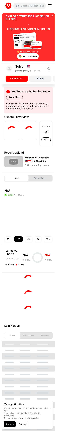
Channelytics (16, 78)
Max (48, 239)
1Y (38, 239)
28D (18, 239)
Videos (40, 78)
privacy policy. (32, 418)
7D (8, 239)
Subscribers (39, 178)
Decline (22, 424)
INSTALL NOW (30, 56)
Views (17, 178)
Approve (10, 424)
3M (28, 239)
